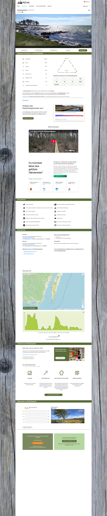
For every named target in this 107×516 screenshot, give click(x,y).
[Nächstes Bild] (89, 31)
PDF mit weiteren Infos (28, 253)
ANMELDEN (85, 6)
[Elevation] (83, 312)
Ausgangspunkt (27, 238)
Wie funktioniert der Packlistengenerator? (30, 354)
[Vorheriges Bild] (17, 31)
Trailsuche (24, 6)
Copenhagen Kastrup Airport (28, 237)
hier (60, 339)
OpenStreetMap (68, 309)
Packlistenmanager (41, 6)
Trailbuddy (31, 6)
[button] (83, 303)
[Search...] (83, 300)
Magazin (49, 6)
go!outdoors (56, 6)
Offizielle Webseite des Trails (30, 251)
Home (18, 6)
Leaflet (59, 309)
